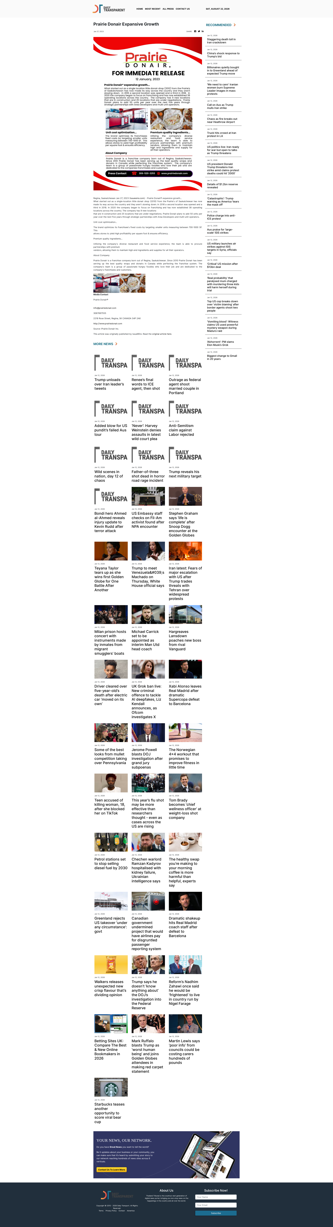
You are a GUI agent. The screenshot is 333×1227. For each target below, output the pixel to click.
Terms (101, 1211)
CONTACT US (183, 9)
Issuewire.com (137, 198)
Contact (122, 1211)
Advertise (131, 1211)
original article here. (162, 334)
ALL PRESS (168, 9)
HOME (139, 9)
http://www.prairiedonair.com (107, 323)
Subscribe (216, 1213)
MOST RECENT (153, 9)
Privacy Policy (111, 1211)
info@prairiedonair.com (104, 308)
